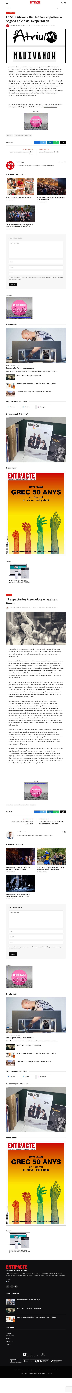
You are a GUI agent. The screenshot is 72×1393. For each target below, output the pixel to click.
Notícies (9, 595)
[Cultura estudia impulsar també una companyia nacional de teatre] (20, 856)
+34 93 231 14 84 (17, 1370)
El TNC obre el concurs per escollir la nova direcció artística (51, 198)
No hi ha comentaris (38, 25)
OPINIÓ (8, 1344)
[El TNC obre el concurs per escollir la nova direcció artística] (51, 186)
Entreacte (14, 25)
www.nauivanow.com (50, 107)
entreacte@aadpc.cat (29, 1370)
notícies (33, 805)
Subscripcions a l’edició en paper (37, 1373)
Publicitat (50, 1373)
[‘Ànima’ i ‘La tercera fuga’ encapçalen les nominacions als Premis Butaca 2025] (20, 213)
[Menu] (7, 3)
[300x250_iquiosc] (19, 584)
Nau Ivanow (28, 135)
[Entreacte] (35, 2)
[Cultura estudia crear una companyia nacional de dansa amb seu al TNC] (20, 883)
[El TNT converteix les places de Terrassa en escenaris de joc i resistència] (51, 856)
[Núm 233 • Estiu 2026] (36, 555)
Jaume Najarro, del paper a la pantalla (29, 375)
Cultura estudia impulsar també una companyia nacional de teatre (18, 868)
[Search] (65, 3)
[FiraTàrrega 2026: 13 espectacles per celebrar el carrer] (10, 394)
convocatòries (19, 135)
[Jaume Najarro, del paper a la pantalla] (10, 377)
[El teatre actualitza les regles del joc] (20, 186)
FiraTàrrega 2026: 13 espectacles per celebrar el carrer (34, 392)
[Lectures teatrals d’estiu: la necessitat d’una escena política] (10, 385)
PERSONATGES (10, 1336)
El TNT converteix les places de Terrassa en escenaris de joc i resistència (50, 868)
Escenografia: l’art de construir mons (20, 368)
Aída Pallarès (15, 607)
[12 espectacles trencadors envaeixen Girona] (36, 628)
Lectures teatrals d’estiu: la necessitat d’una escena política (36, 383)
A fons (8, 365)
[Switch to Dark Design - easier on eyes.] (62, 3)
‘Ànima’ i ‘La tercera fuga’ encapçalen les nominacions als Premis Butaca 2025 (19, 225)
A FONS (8, 1339)
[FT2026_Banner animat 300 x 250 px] (19, 318)
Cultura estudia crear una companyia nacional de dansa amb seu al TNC (18, 895)
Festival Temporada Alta (21, 805)
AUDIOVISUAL (10, 1341)
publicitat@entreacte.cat (43, 1370)
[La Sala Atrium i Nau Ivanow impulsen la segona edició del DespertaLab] (36, 46)
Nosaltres (24, 1373)
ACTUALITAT (9, 1333)
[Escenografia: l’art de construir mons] (36, 345)
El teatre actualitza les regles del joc (18, 197)
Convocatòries (11, 12)
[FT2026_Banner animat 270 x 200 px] (36, 130)
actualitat (9, 135)
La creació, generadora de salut (49, 152)
